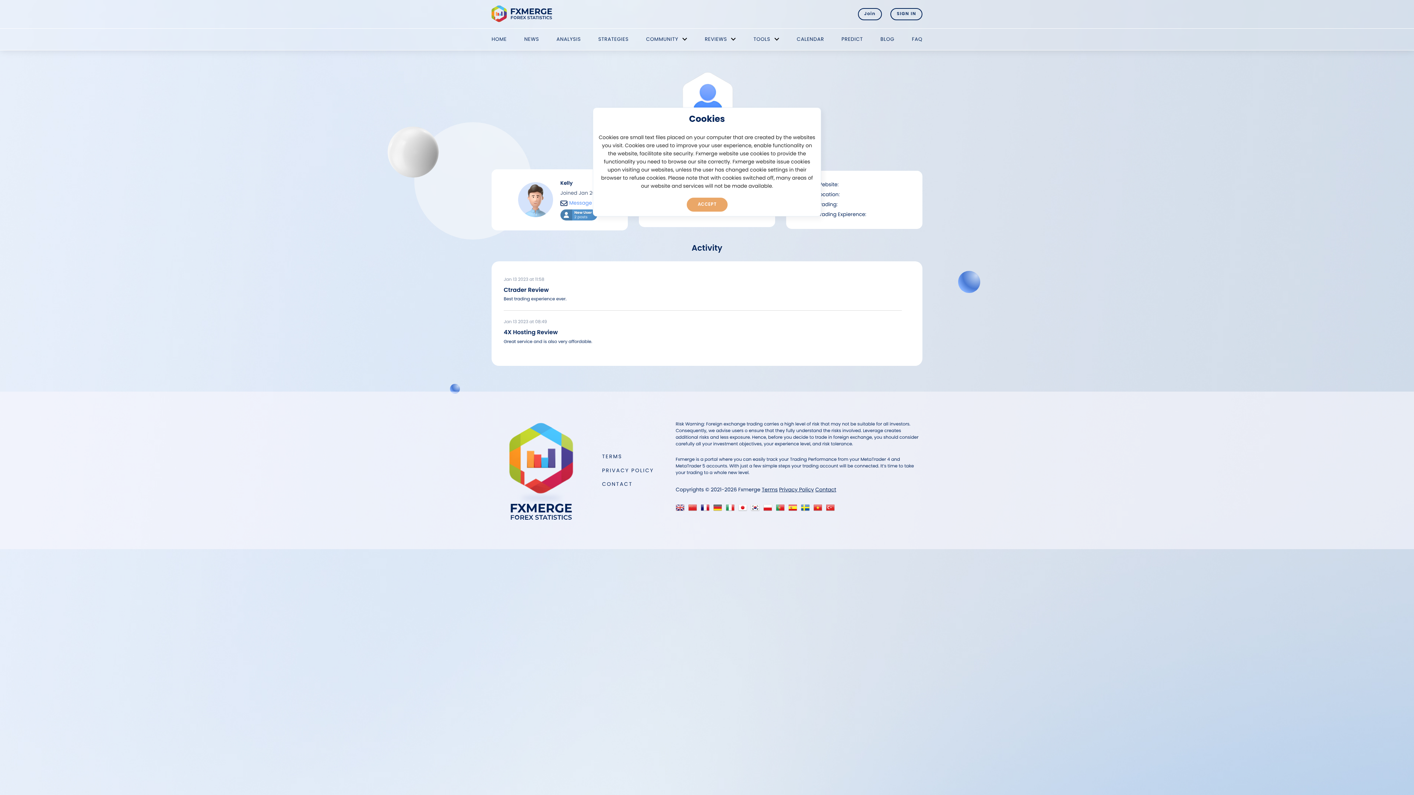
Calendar (810, 39)
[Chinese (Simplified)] (694, 509)
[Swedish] (807, 509)
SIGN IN (906, 14)
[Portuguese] (782, 509)
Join (870, 14)
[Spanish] (794, 509)
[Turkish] (832, 509)
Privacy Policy (628, 470)
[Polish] (769, 509)
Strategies (613, 39)
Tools (761, 39)
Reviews (716, 39)
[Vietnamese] (819, 509)
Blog (887, 39)
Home (499, 39)
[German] (719, 509)
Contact (617, 484)
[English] (682, 509)
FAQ (917, 39)
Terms (612, 456)
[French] (707, 509)
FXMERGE (523, 14)
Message (580, 202)
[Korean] (757, 509)
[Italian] (732, 509)
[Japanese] (744, 509)
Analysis (568, 39)
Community (662, 39)
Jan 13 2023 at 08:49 (525, 322)
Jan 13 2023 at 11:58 (524, 280)
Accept (707, 204)
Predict (852, 39)
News (531, 39)
